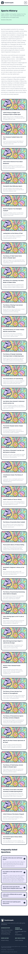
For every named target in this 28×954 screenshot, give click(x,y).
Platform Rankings (19, 940)
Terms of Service (10, 949)
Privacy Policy (3, 949)
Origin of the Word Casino (6, 930)
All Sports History (5, 940)
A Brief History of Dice (6, 932)
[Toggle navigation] (25, 2)
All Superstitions (18, 934)
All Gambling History (5, 933)
